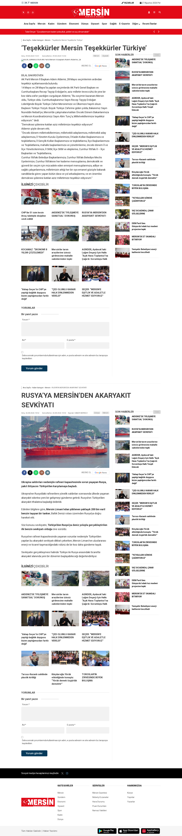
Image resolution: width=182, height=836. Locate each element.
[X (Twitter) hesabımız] (23, 12)
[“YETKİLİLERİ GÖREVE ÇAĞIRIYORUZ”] (122, 205)
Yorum (26, 320)
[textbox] (65, 126)
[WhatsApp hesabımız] (33, 12)
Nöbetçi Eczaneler (100, 797)
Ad (24, 340)
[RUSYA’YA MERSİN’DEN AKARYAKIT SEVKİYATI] (95, 199)
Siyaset (95, 23)
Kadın (51, 23)
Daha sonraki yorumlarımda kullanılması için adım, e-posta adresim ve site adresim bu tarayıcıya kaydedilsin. (65, 357)
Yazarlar (131, 802)
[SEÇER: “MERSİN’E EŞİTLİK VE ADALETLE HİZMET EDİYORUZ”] (95, 276)
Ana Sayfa (29, 23)
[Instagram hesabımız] (28, 12)
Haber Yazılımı (50, 831)
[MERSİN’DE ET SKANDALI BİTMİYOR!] (122, 244)
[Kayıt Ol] (149, 12)
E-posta (71, 340)
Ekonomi (74, 23)
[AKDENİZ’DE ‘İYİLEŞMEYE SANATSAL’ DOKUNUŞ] (65, 199)
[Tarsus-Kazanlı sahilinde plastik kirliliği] (122, 167)
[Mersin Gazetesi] (91, 17)
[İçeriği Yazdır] (47, 65)
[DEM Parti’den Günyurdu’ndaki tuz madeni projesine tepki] (122, 231)
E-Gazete (124, 23)
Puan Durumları (99, 806)
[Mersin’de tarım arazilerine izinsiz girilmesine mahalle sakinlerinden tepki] (65, 236)
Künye (130, 793)
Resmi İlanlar (149, 23)
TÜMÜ (157, 55)
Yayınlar (131, 797)
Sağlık (113, 23)
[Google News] (100, 66)
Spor (104, 23)
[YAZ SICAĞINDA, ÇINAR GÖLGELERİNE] (122, 218)
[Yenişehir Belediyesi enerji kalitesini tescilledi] (122, 257)
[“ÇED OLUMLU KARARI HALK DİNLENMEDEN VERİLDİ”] (65, 276)
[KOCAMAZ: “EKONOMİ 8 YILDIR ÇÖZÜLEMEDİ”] (35, 236)
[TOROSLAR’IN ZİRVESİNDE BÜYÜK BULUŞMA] (122, 193)
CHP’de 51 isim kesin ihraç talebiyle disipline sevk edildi (49, 32)
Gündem (62, 23)
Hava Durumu (98, 802)
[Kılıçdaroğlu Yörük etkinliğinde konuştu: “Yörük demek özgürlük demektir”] (122, 179)
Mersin (42, 23)
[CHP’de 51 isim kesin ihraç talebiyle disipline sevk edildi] (35, 199)
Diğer (135, 23)
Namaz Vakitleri (99, 810)
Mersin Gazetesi (99, 793)
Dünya (84, 23)
